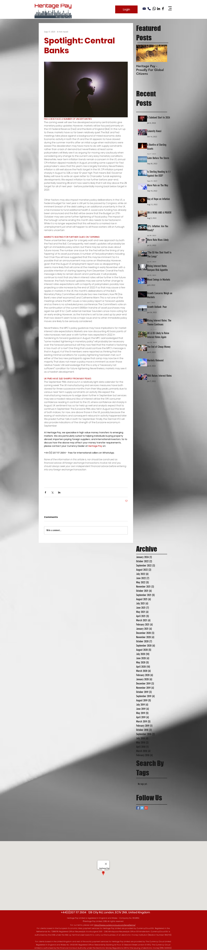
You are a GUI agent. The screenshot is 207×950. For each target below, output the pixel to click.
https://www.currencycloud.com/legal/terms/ (114, 925)
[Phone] (149, 9)
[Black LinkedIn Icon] (158, 8)
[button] (170, 8)
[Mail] (144, 8)
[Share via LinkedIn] (59, 492)
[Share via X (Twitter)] (52, 492)
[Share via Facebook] (45, 492)
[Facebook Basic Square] (137, 808)
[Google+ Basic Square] (146, 808)
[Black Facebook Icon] (163, 8)
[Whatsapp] (154, 8)
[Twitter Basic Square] (142, 808)
